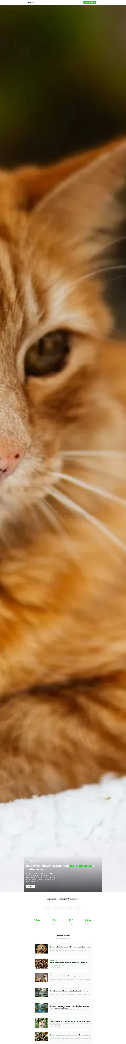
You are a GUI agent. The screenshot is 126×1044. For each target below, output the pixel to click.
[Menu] (99, 2)
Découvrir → (31, 886)
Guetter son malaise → (90, 2)
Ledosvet (30, 2)
